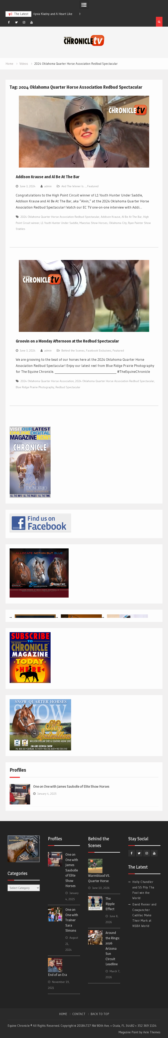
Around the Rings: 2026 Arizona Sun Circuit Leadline (113, 948)
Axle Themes (151, 1032)
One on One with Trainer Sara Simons (71, 920)
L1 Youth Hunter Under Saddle (59, 223)
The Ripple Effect (110, 903)
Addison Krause (110, 217)
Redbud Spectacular (68, 387)
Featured (93, 186)
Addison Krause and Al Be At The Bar (47, 176)
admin (48, 186)
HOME (63, 1014)
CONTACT (78, 1014)
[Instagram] (24, 22)
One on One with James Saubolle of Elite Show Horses (71, 786)
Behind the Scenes (73, 350)
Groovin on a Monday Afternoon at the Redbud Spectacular (67, 341)
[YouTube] (31, 22)
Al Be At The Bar (132, 217)
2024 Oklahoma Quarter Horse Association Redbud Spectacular (59, 217)
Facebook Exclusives (98, 350)
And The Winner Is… (73, 186)
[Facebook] (9, 22)
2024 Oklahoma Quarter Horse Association (47, 381)
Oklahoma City (118, 223)
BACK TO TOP (100, 1014)
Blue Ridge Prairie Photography (35, 387)
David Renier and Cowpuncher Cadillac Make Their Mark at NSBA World (144, 915)
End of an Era (57, 975)
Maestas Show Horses (93, 223)
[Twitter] (16, 22)
